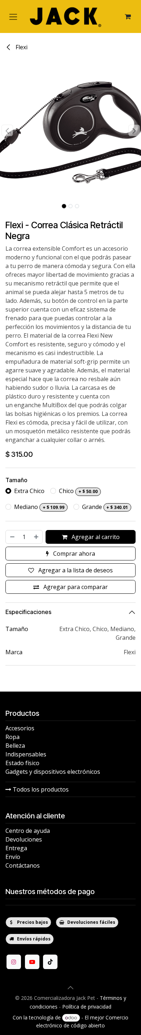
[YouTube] (32, 962)
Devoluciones (23, 839)
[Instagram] (14, 962)
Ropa (12, 737)
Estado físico (22, 763)
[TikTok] (50, 962)
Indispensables (25, 754)
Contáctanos (22, 865)
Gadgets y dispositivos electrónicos (52, 772)
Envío (12, 857)
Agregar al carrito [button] (95, 537)
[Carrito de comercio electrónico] (128, 17)
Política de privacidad (86, 1006)
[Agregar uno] (36, 536)
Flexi (20, 47)
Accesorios (19, 728)
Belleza (15, 746)
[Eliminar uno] (12, 536)
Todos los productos (40, 789)
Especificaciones (28, 611)
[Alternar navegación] (13, 16)
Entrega (16, 848)
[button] (7, 130)
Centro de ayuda (27, 831)
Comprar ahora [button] (73, 554)
